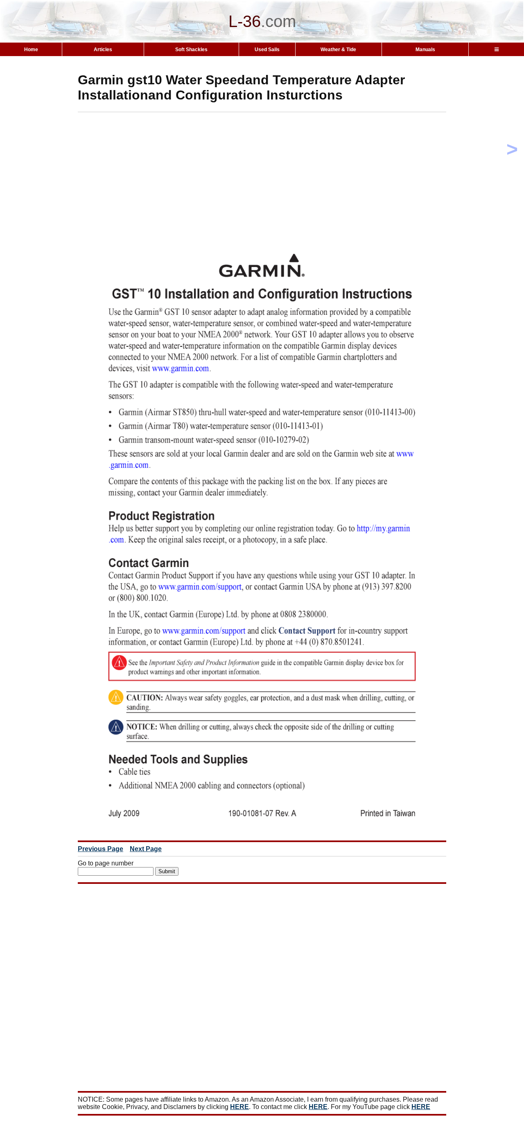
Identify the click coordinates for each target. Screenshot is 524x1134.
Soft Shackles (191, 49)
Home (31, 49)
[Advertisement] (276, 169)
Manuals (425, 49)
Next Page (146, 848)
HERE (239, 1106)
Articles (103, 49)
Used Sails (267, 49)
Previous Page (100, 848)
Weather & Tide (338, 49)
